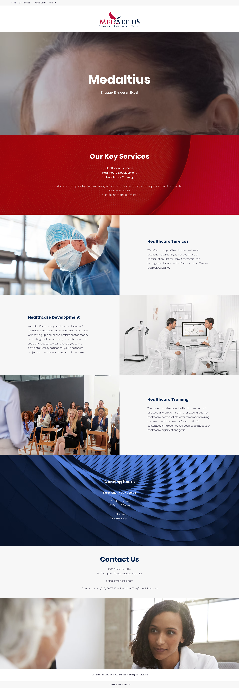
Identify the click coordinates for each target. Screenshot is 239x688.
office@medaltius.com (119, 581)
